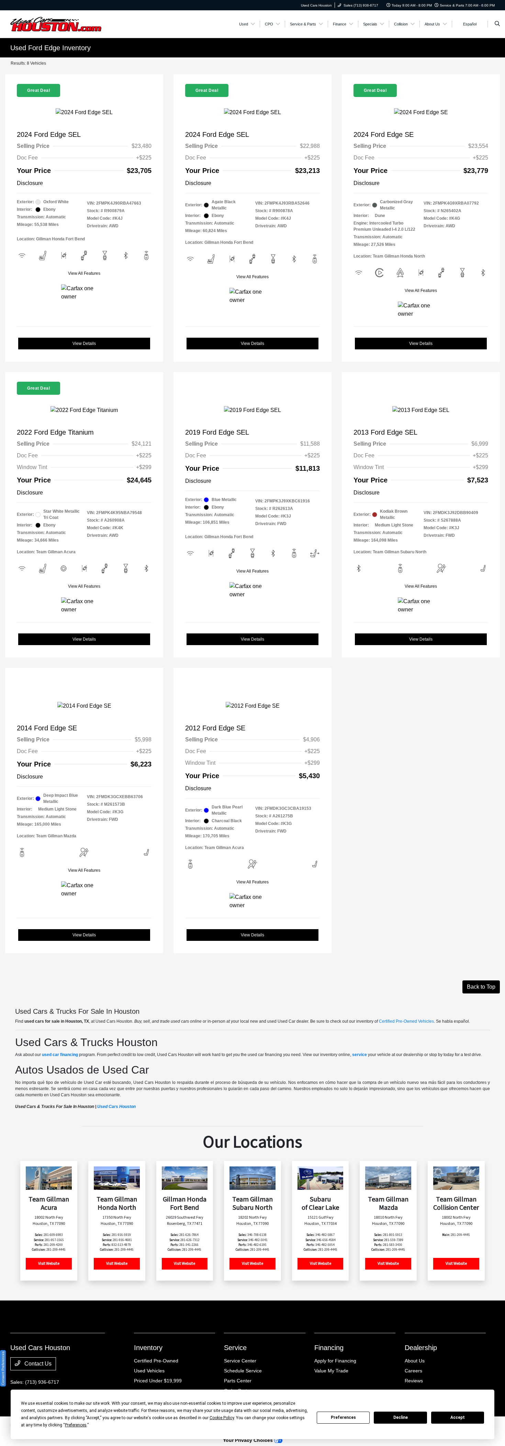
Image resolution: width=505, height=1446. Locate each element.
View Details (84, 343)
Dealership (421, 1347)
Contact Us (37, 1364)
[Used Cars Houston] (56, 23)
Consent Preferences (3, 1368)
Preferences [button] (76, 1425)
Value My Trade (331, 1370)
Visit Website (48, 1263)
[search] (497, 24)
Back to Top (481, 987)
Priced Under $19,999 (158, 1380)
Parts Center (237, 1380)
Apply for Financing (335, 1360)
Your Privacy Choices (248, 1440)
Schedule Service (243, 1370)
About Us (415, 1360)
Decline (400, 1417)
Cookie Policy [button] (222, 1417)
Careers (413, 1370)
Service (235, 1347)
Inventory (148, 1347)
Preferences (343, 1417)
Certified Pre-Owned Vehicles (406, 1021)
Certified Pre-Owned (156, 1360)
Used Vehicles (149, 1370)
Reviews (414, 1380)
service (359, 1054)
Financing (329, 1347)
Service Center (240, 1360)
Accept (457, 1417)
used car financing (60, 1054)
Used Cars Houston (116, 1106)
